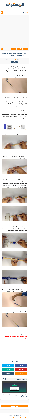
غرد (7, 365)
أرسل (7, 369)
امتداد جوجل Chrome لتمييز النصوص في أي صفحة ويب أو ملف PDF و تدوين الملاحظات (15, 396)
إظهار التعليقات (14, 406)
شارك (20, 365)
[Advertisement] (14, 30)
